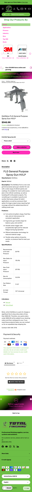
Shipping (4, 125)
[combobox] (16, 14)
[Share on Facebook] (11, 161)
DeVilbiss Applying (10, 81)
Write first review (17, 382)
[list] (16, 99)
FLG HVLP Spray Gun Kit (9, 137)
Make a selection (22, 147)
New (4, 36)
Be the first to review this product (16, 378)
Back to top (16, 413)
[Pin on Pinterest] (14, 161)
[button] (25, 9)
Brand (5, 24)
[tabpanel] (16, 249)
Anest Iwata (22, 56)
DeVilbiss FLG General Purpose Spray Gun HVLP (13, 82)
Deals (5, 42)
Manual (7, 302)
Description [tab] (6, 166)
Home (3, 81)
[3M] (8, 49)
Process (5, 30)
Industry (6, 33)
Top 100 (5, 39)
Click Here (25, 2)
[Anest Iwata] (22, 49)
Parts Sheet (9, 305)
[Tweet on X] (7, 161)
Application (7, 27)
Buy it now (16, 152)
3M (8, 56)
